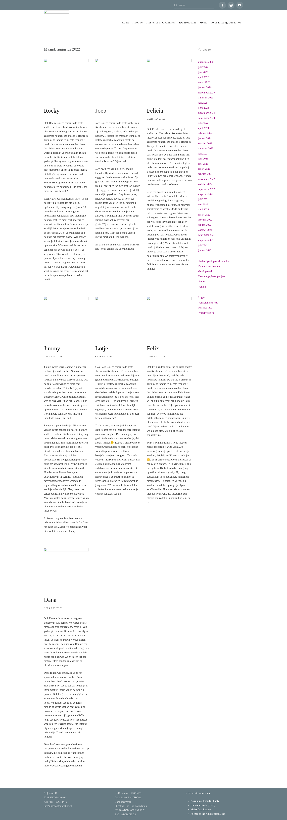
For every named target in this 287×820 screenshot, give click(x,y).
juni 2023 (203, 158)
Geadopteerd (205, 271)
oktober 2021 (205, 229)
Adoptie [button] (138, 22)
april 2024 (203, 128)
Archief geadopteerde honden (213, 261)
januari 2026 (204, 87)
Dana (50, 599)
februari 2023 (205, 173)
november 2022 (206, 179)
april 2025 (203, 107)
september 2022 (206, 189)
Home (125, 22)
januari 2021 (204, 250)
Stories (201, 281)
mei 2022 (203, 204)
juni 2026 (203, 72)
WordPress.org (206, 312)
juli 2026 (203, 67)
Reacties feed (205, 307)
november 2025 (206, 92)
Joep (100, 110)
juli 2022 (203, 199)
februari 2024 (205, 133)
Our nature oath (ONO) (203, 805)
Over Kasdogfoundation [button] (226, 22)
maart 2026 (204, 82)
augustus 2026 (205, 62)
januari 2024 (204, 138)
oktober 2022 (205, 184)
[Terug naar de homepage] (56, 22)
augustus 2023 (205, 148)
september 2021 (206, 234)
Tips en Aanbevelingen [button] (160, 22)
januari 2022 (204, 224)
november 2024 (206, 112)
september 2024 (206, 118)
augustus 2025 (205, 97)
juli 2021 (203, 245)
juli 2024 (203, 123)
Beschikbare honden (209, 266)
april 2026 (203, 77)
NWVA (137, 797)
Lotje (101, 348)
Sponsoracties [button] (187, 22)
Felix (153, 348)
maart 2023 (204, 168)
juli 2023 (203, 153)
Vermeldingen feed (208, 302)
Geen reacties (156, 119)
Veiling (202, 286)
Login (201, 297)
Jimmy (52, 348)
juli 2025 (203, 102)
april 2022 (203, 209)
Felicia (155, 110)
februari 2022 (205, 219)
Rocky (51, 110)
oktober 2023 (205, 143)
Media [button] (204, 22)
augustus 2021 (205, 240)
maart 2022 (204, 214)
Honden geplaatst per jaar (211, 276)
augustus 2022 (205, 194)
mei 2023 (203, 163)
